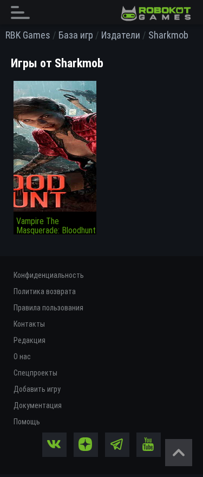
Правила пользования (48, 307)
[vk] (54, 445)
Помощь (27, 421)
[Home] (156, 13)
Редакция (29, 340)
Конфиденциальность (49, 275)
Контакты (29, 324)
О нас (22, 356)
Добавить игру (37, 389)
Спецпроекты (35, 372)
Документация (38, 405)
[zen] (86, 445)
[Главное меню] (23, 12)
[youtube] (148, 445)
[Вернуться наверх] (178, 452)
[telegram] (117, 445)
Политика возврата (45, 291)
